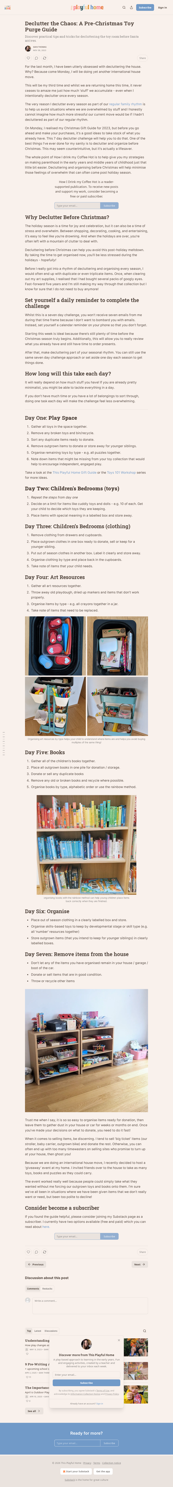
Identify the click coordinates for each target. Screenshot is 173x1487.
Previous (37, 1264)
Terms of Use (102, 1390)
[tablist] (39, 1288)
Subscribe (145, 7)
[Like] (28, 58)
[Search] (124, 7)
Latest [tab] (37, 1330)
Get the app (103, 1471)
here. (46, 1227)
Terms (96, 1463)
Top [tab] (29, 1330)
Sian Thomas (39, 47)
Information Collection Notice (85, 1393)
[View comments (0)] (36, 58)
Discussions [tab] (51, 1330)
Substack (70, 1479)
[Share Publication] (131, 7)
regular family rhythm (125, 104)
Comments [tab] (33, 1288)
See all (32, 1411)
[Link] (20, 217)
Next (137, 1264)
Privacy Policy (112, 1393)
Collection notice (111, 1463)
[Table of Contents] (3, 743)
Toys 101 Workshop (121, 472)
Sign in (162, 7)
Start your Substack (77, 1471)
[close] (119, 1340)
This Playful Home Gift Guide (74, 472)
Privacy (87, 1463)
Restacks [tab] (47, 1288)
